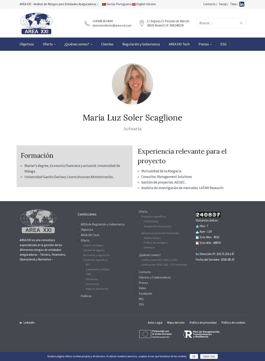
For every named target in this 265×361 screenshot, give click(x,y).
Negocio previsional (97, 289)
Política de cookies (233, 323)
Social (222, 4)
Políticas (86, 296)
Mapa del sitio (176, 323)
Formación (92, 279)
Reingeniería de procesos (158, 226)
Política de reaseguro (155, 242)
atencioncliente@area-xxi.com (111, 25)
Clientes (107, 44)
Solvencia (149, 247)
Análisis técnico (152, 238)
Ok (193, 356)
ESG (223, 44)
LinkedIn (29, 323)
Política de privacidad (203, 323)
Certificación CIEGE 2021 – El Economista (164, 264)
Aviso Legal (155, 323)
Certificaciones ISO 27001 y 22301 (159, 260)
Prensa (204, 44)
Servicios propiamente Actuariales (160, 233)
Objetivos (27, 44)
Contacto (209, 4)
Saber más (209, 356)
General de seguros (93, 250)
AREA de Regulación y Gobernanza (103, 224)
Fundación (145, 293)
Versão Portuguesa (118, 4)
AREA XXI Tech (179, 44)
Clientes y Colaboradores (155, 277)
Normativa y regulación (96, 255)
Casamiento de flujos (97, 269)
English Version (146, 4)
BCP (88, 264)
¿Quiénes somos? (76, 44)
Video (142, 288)
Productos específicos (95, 260)
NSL (141, 299)
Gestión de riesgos (93, 245)
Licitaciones (92, 284)
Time (233, 4)
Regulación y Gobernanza (141, 44)
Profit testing (151, 221)
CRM (88, 274)
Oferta (48, 44)
